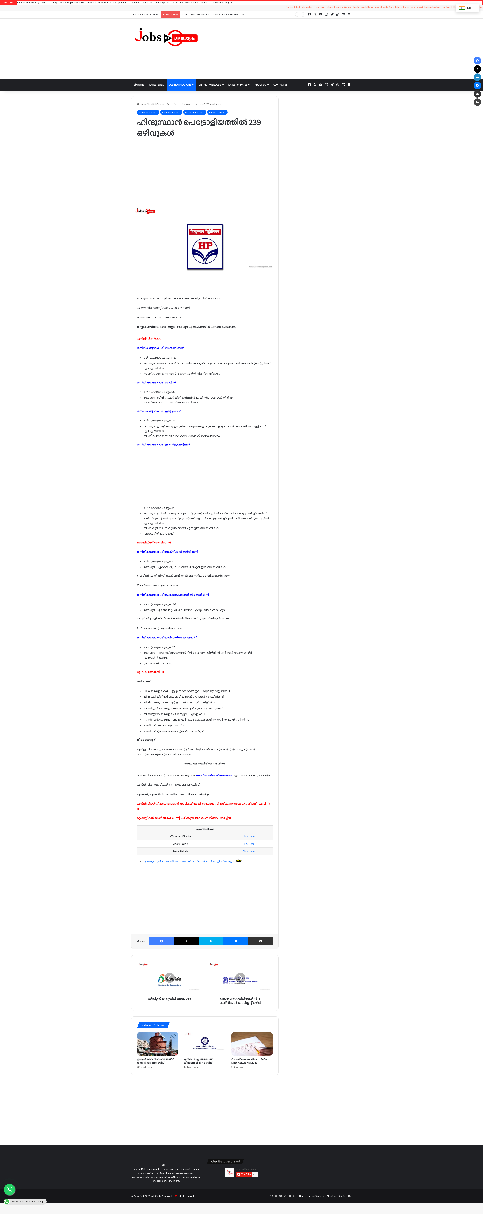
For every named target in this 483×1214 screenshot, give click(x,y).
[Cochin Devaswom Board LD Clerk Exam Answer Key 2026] (252, 1044)
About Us (260, 84)
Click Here (249, 836)
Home (140, 84)
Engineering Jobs (171, 112)
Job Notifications (180, 84)
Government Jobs (194, 112)
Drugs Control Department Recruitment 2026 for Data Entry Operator (220, 14)
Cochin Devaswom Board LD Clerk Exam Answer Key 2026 (250, 1061)
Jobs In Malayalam (187, 1196)
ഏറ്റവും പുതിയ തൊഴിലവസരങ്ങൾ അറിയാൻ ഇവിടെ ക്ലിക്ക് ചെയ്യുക (190, 861)
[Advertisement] (279, 48)
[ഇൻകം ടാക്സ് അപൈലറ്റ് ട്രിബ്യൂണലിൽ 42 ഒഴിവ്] (205, 1044)
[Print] (477, 102)
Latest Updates (237, 84)
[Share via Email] (260, 941)
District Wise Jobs (210, 84)
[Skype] (211, 941)
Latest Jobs (156, 84)
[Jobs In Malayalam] (166, 37)
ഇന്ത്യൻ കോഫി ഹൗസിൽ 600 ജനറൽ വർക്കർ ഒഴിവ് (155, 1061)
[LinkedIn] (477, 77)
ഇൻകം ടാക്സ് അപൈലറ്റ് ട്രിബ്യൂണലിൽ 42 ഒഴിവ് (198, 1061)
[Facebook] (161, 941)
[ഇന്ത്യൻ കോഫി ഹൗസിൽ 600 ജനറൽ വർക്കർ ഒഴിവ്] (157, 1044)
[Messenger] (235, 941)
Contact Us (280, 84)
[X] (186, 941)
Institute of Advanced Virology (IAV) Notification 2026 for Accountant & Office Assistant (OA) (124, 2)
